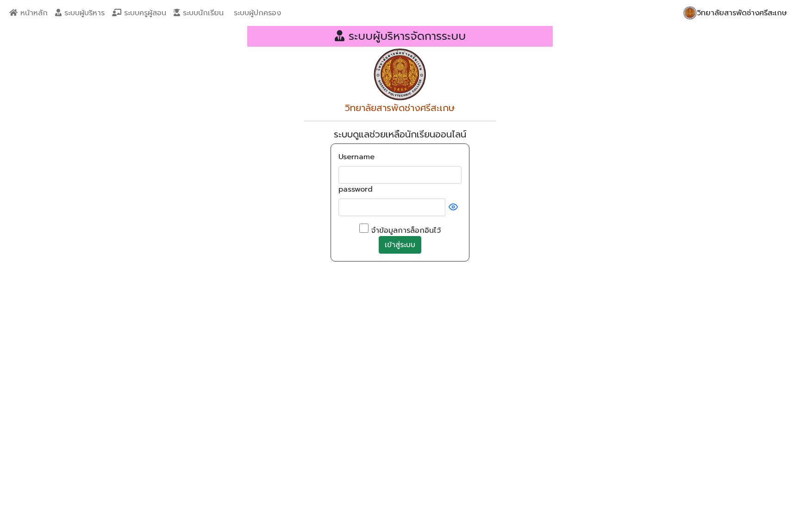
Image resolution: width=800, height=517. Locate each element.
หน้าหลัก (33, 13)
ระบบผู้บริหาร (83, 13)
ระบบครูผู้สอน (143, 13)
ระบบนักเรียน (202, 13)
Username (356, 156)
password (355, 189)
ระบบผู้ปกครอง (256, 13)
